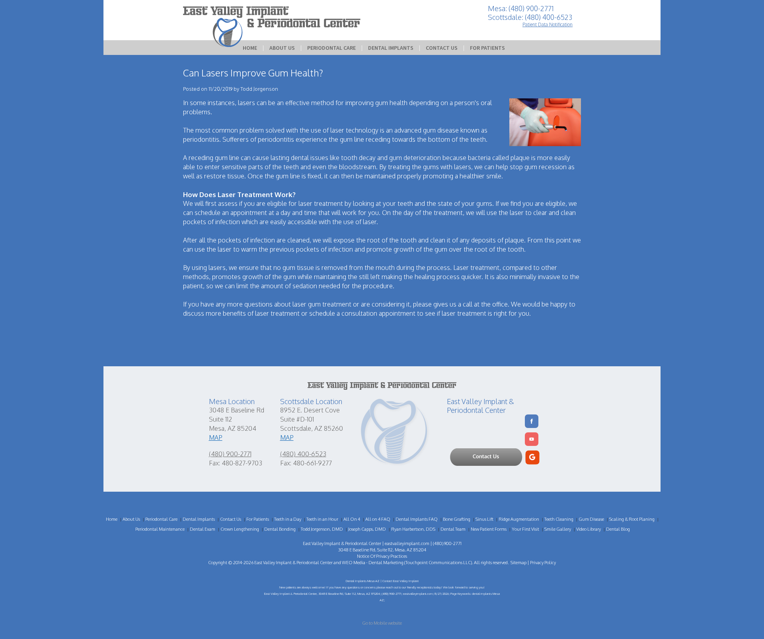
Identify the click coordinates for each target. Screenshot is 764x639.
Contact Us (442, 47)
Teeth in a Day (287, 519)
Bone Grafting (456, 519)
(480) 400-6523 (303, 454)
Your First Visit (525, 529)
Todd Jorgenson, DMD (322, 529)
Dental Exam (202, 529)
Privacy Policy (543, 562)
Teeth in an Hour (322, 519)
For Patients (487, 47)
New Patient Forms (489, 529)
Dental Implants (390, 47)
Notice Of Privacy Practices (382, 556)
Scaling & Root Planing (632, 519)
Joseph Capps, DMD (367, 529)
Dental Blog (618, 529)
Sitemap (518, 562)
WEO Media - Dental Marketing (372, 562)
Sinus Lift (484, 519)
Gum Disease (591, 519)
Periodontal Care (331, 47)
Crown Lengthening (239, 529)
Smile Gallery (557, 529)
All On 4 (351, 519)
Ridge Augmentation (519, 519)
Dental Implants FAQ (417, 519)
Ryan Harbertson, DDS (413, 529)
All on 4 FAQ (377, 519)
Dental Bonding (280, 529)
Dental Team (453, 529)
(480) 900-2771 (230, 454)
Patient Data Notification (547, 24)
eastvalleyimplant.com (407, 543)
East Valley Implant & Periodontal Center (293, 562)
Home (250, 47)
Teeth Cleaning (558, 519)
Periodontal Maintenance (160, 529)
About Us (282, 47)
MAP (215, 438)
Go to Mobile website (382, 623)
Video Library (588, 529)
